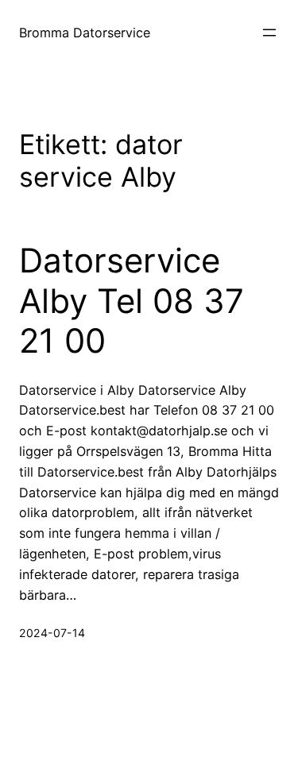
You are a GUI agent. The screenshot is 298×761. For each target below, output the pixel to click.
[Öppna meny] (269, 32)
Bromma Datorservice (84, 33)
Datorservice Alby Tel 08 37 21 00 (131, 301)
